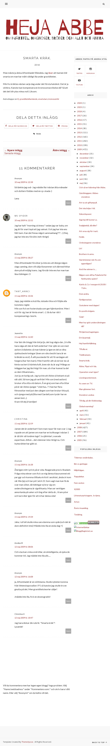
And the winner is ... (88, 269)
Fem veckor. (79, 483)
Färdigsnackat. (85, 299)
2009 (79, 149)
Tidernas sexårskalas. (83, 457)
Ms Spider (21, 215)
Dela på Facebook (17, 126)
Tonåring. (78, 514)
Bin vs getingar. (81, 464)
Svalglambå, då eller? (88, 225)
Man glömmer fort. (87, 389)
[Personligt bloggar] (82, 523)
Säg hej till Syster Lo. (88, 220)
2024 (79, 103)
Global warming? (86, 406)
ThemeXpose (27, 742)
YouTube (79, 85)
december (84, 153)
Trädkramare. (85, 355)
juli (81, 174)
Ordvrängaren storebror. (90, 242)
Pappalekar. (79, 476)
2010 (79, 145)
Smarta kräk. (84, 360)
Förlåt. (82, 237)
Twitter (79, 73)
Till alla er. (83, 349)
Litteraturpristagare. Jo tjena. (87, 495)
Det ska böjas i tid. (87, 208)
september (85, 166)
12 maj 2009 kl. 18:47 (23, 617)
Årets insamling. (81, 508)
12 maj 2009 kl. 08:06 (23, 547)
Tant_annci (22, 291)
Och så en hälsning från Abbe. (92, 187)
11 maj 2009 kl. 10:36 (23, 296)
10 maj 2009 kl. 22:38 (23, 182)
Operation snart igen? (89, 372)
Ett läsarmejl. (85, 337)
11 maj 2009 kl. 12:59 (23, 423)
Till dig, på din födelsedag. (90, 400)
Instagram (90, 73)
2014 (79, 128)
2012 (79, 137)
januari (83, 423)
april (82, 410)
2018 (79, 111)
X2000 (77, 489)
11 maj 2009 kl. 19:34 (23, 517)
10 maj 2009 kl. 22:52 (23, 220)
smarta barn (43, 99)
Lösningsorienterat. (88, 378)
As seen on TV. (86, 383)
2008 (79, 427)
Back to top (98, 742)
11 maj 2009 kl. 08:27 (23, 257)
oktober (83, 162)
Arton (76, 502)
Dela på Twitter (44, 126)
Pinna (65, 126)
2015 (79, 124)
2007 (79, 431)
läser (50, 72)
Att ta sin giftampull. (88, 202)
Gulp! (81, 317)
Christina (21, 419)
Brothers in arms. (86, 254)
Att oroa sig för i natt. (88, 231)
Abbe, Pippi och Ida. (88, 366)
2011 (79, 141)
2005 (79, 440)
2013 (79, 132)
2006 (79, 436)
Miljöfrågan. (79, 470)
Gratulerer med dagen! (89, 305)
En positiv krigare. (87, 311)
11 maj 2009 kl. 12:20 (23, 337)
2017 (79, 115)
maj (81, 183)
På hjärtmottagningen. (89, 332)
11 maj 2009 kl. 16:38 (23, 464)
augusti (83, 170)
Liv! (80, 248)
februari (83, 419)
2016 (79, 120)
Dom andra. (84, 294)
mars (82, 415)
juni (81, 179)
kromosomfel (53, 99)
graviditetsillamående (28, 99)
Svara (68, 203)
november (84, 158)
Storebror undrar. (86, 395)
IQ (18, 99)
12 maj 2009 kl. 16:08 (23, 576)
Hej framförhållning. (87, 343)
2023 (79, 107)
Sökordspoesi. (85, 214)
